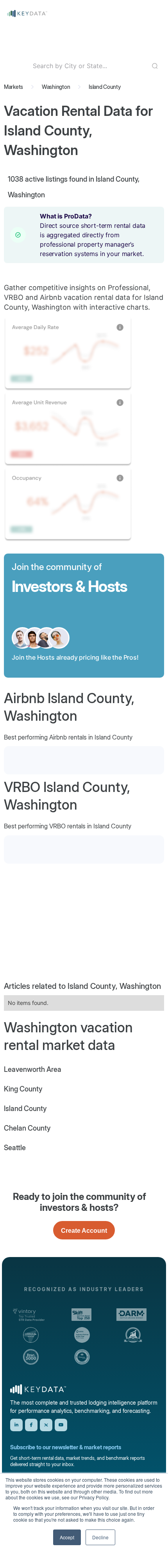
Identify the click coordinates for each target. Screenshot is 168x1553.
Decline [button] (100, 1537)
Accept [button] (67, 1537)
